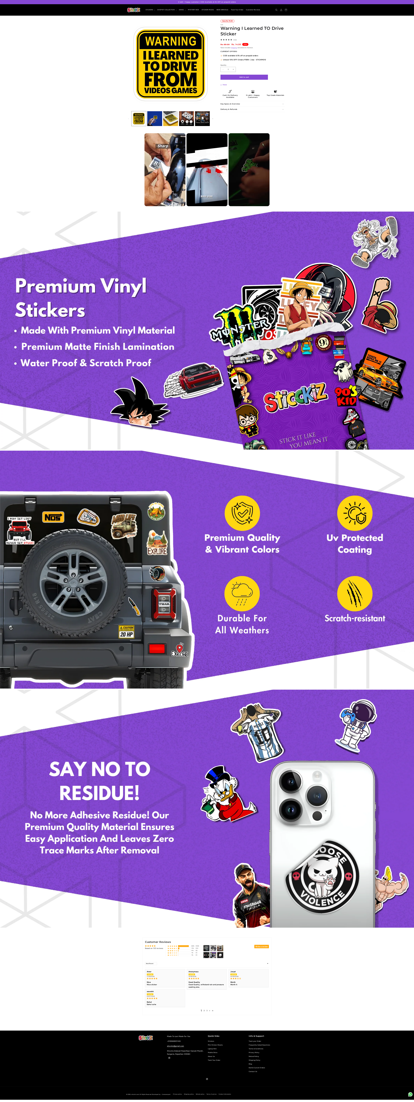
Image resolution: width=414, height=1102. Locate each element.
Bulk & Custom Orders (257, 1068)
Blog (250, 1064)
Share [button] (225, 85)
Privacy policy (177, 1094)
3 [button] (207, 1011)
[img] (165, 978)
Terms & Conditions (256, 1049)
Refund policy (200, 1094)
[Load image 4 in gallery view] (186, 118)
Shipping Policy (254, 1060)
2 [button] (204, 1011)
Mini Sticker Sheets (215, 1045)
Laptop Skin (212, 1049)
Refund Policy (254, 1056)
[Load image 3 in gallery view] (170, 118)
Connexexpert (166, 1094)
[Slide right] (212, 118)
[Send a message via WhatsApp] (410, 1094)
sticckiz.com (135, 1094)
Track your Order (255, 1041)
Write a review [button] (261, 946)
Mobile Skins (212, 1052)
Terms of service (212, 1094)
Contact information (225, 1094)
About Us (211, 1056)
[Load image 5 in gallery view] (202, 118)
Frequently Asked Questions (259, 1045)
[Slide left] (128, 118)
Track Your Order (214, 1060)
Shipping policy (189, 1094)
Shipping (234, 47)
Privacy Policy (254, 1052)
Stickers (211, 1041)
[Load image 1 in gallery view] (138, 118)
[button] (150, 10)
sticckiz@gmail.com (175, 1046)
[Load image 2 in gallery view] (154, 118)
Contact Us (253, 1071)
